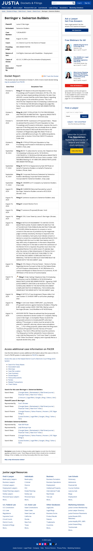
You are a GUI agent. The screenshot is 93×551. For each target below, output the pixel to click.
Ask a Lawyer (18, 8)
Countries (49, 525)
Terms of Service (50, 548)
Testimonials (72, 527)
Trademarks (50, 522)
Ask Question (76, 30)
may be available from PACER (14, 82)
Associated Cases (14, 367)
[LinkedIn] (37, 544)
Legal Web (30, 398)
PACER (34, 355)
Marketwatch (34, 392)
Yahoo (49, 398)
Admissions (72, 482)
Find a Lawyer (6, 8)
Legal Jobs (50, 508)
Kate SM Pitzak (23, 425)
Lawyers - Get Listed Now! (76, 122)
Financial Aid (72, 485)
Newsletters (64, 8)
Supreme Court (8, 516)
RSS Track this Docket (50, 76)
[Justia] (10, 3)
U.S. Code (6, 510)
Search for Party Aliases (16, 365)
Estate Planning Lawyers (11, 491)
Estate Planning (30, 491)
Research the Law (30, 8)
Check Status (12, 384)
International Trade (53, 491)
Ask (54, 398)
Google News (23, 392)
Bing (43, 398)
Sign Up (87, 3)
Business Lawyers (9, 482)
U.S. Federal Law (9, 505)
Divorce (27, 485)
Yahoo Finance (36, 411)
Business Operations (53, 482)
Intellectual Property (53, 488)
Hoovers (45, 411)
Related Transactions (15, 382)
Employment (50, 485)
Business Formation (53, 479)
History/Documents (15, 378)
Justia (49, 540)
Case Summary (13, 373)
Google (38, 398)
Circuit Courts (7, 519)
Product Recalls (51, 516)
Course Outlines (73, 488)
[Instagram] (45, 544)
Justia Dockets (24, 417)
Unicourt (22, 398)
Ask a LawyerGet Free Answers (73, 19)
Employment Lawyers (10, 488)
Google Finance (24, 411)
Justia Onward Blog (74, 524)
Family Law (28, 494)
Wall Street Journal (46, 392)
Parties (10, 380)
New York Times (36, 395)
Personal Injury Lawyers (11, 497)
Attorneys (11, 369)
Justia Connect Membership (77, 508)
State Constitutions (31, 508)
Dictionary (71, 479)
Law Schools (42, 8)
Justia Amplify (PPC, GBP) (76, 521)
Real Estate (50, 494)
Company (36, 548)
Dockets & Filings (8, 525)
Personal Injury (30, 497)
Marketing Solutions (76, 8)
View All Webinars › (76, 85)
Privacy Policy (61, 548)
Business (49, 476)
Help (42, 548)
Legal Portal (28, 548)
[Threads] (48, 544)
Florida (27, 519)
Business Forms (51, 513)
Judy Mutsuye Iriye (24, 427)
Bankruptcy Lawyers (10, 479)
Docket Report (13, 376)
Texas (27, 525)
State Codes (29, 510)
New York (28, 522)
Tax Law (49, 497)
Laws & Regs (53, 8)
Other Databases (53, 505)
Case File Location (14, 371)
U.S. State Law (30, 505)
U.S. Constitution (8, 508)
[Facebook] (43, 544)
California (28, 516)
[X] (53, 544)
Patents (49, 519)
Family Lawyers (8, 494)
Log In (80, 3)
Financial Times (23, 395)
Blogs (70, 494)
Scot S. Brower (23, 403)
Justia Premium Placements (77, 513)
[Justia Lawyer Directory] (56, 544)
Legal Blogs (50, 510)
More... (5, 500)
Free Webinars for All (75, 40)
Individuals (29, 476)
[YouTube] (40, 544)
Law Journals (72, 491)
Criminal (27, 482)
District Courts (8, 522)
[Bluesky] (50, 544)
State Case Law (30, 513)
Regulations (7, 513)
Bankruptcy (29, 479)
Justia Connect (17, 548)
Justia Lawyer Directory (76, 510)
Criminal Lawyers (8, 485)
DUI (26, 488)
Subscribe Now (77, 151)
